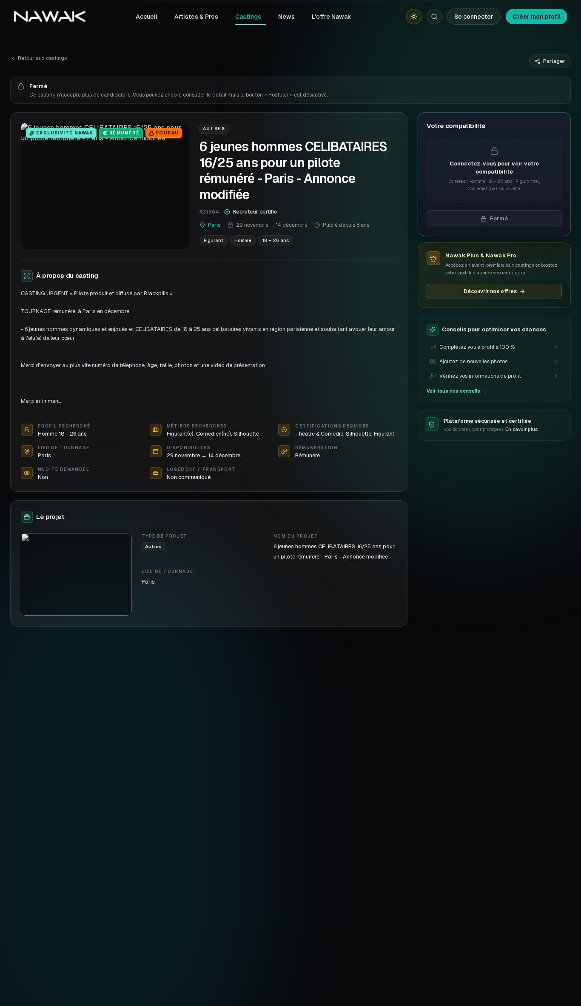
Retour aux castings (42, 58)
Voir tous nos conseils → (456, 391)
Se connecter (473, 16)
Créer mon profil (537, 16)
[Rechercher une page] (434, 16)
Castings (248, 16)
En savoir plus (521, 430)
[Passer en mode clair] (414, 16)
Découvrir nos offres (490, 291)
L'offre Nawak (331, 16)
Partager (554, 61)
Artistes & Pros (196, 16)
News (286, 16)
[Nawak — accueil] (49, 17)
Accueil (146, 16)
